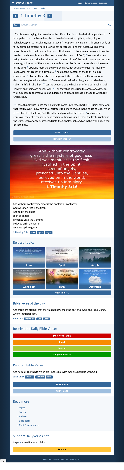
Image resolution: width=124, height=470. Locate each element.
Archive (22, 416)
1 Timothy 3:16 (20, 232)
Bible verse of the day (29, 303)
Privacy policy (75, 460)
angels (48, 233)
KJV (15, 25)
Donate (62, 449)
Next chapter (62, 133)
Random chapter (62, 139)
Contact (64, 460)
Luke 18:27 (18, 377)
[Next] (49, 16)
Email (62, 342)
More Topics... (62, 293)
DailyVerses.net (19, 8)
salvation (40, 377)
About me (47, 460)
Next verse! (62, 384)
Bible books (31, 8)
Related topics (23, 243)
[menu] (111, 4)
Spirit (40, 233)
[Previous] (15, 16)
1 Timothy (41, 8)
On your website (62, 355)
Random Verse (91, 3)
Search (22, 412)
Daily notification (62, 336)
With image (62, 391)
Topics (79, 3)
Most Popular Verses (29, 425)
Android (62, 348)
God (39, 319)
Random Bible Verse (28, 365)
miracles (29, 377)
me (19, 442)
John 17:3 (18, 319)
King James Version (29, 25)
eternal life (29, 319)
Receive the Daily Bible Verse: (35, 329)
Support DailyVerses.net (31, 436)
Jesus (33, 233)
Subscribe (103, 3)
